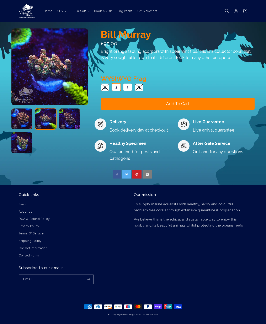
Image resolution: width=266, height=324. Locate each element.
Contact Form (29, 255)
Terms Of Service (31, 233)
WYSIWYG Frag (123, 78)
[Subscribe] (88, 279)
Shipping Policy (30, 241)
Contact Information (33, 248)
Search (24, 204)
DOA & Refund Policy (34, 219)
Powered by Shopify (146, 314)
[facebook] (117, 174)
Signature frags (126, 314)
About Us (25, 211)
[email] (147, 174)
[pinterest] (137, 174)
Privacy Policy (29, 226)
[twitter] (126, 174)
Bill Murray (126, 34)
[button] (61, 11)
